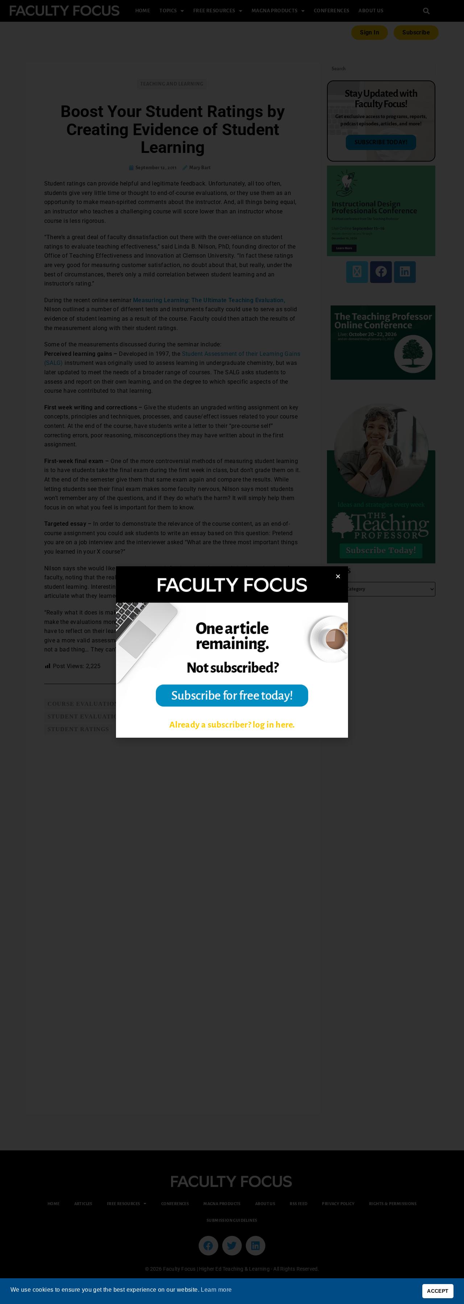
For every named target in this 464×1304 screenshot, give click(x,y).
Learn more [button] (216, 1290)
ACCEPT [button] (437, 1291)
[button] (338, 576)
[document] (232, 652)
